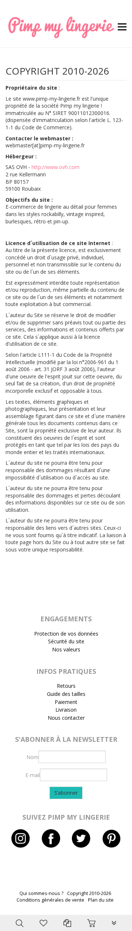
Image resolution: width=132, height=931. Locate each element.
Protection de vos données (66, 633)
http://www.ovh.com (56, 166)
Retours (66, 685)
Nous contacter (66, 717)
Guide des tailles (66, 693)
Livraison (66, 709)
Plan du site (101, 900)
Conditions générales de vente (50, 900)
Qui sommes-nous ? (41, 893)
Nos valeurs (66, 649)
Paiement (66, 701)
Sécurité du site (66, 641)
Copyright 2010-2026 (89, 893)
